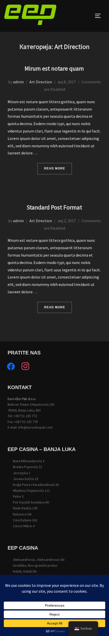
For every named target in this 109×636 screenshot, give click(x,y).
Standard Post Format (54, 207)
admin (18, 81)
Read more (58, 168)
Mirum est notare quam (54, 68)
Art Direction (40, 81)
